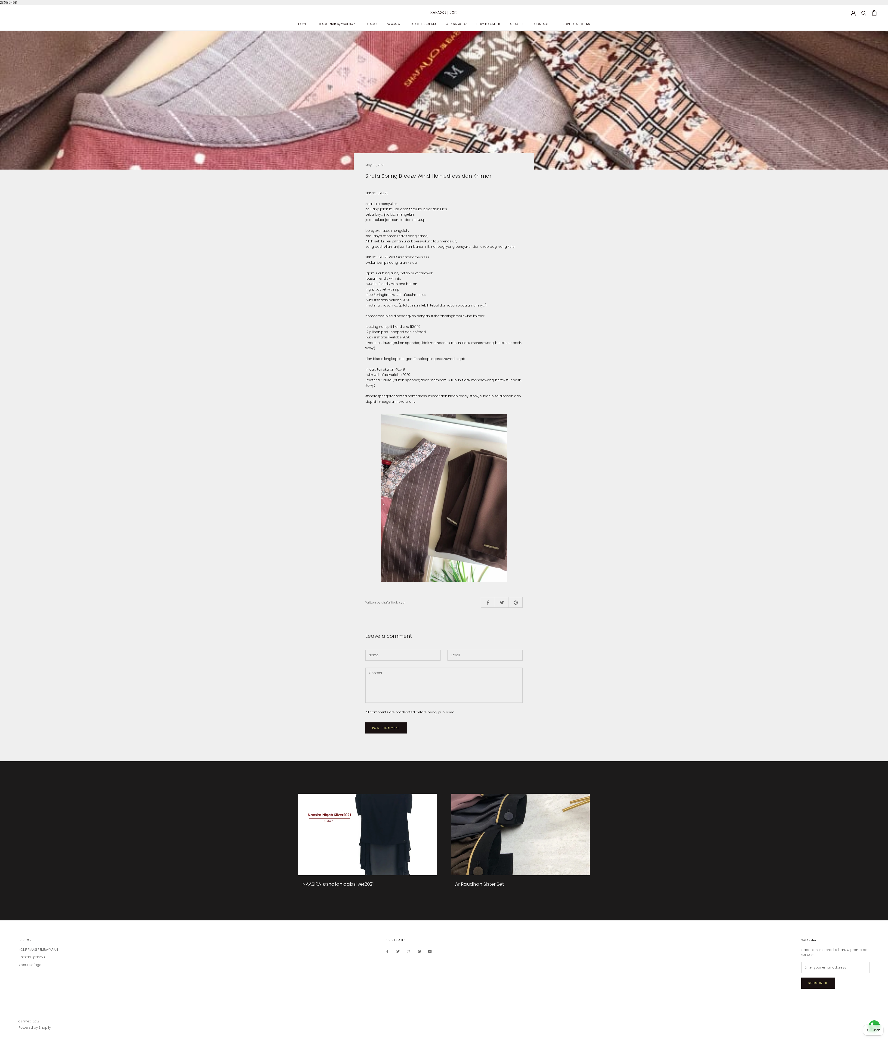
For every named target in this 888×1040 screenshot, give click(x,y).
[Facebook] (387, 951)
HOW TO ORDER (488, 24)
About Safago (29, 965)
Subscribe (818, 983)
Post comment (386, 728)
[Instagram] (408, 951)
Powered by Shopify (34, 1027)
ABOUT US (517, 24)
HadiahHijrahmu (31, 957)
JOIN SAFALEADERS (576, 24)
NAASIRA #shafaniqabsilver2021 (338, 884)
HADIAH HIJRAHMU (423, 24)
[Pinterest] (419, 951)
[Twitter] (398, 951)
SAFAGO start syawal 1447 (336, 24)
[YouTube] (430, 951)
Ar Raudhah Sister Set (479, 884)
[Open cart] (874, 12)
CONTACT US (543, 24)
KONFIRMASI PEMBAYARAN (38, 949)
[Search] (863, 12)
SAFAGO (371, 24)
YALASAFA (393, 24)
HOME (302, 24)
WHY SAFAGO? (456, 24)
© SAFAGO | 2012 (28, 1021)
